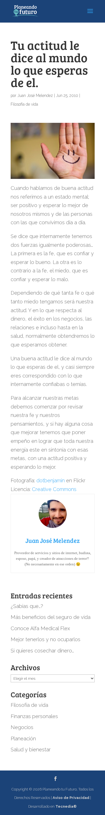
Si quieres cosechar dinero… (42, 651)
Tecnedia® (66, 806)
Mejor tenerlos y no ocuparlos (45, 639)
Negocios (22, 727)
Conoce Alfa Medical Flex (40, 628)
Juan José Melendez (35, 95)
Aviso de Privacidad (71, 798)
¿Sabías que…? (27, 606)
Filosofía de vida (24, 104)
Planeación (23, 738)
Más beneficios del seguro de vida (50, 617)
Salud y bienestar (31, 749)
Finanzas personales (34, 716)
